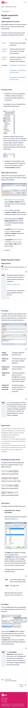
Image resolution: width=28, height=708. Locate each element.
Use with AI (6, 11)
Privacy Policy (4, 699)
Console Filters (15, 242)
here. (17, 519)
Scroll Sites (20, 704)
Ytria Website (4, 701)
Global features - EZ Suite (10, 6)
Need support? (4, 698)
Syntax (4, 43)
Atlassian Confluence (6, 705)
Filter (8, 210)
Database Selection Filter (14, 200)
